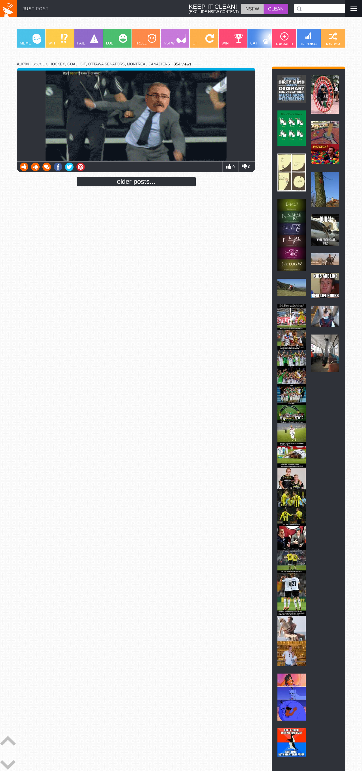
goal (72, 64)
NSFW (169, 43)
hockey (57, 64)
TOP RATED (284, 44)
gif (83, 64)
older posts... (136, 181)
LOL (109, 43)
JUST (36, 8)
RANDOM (333, 44)
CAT (253, 43)
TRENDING (308, 44)
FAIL (81, 43)
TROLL (140, 43)
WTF (52, 43)
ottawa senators (106, 64)
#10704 (23, 64)
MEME (25, 43)
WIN (225, 43)
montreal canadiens (148, 64)
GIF (196, 43)
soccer (40, 64)
